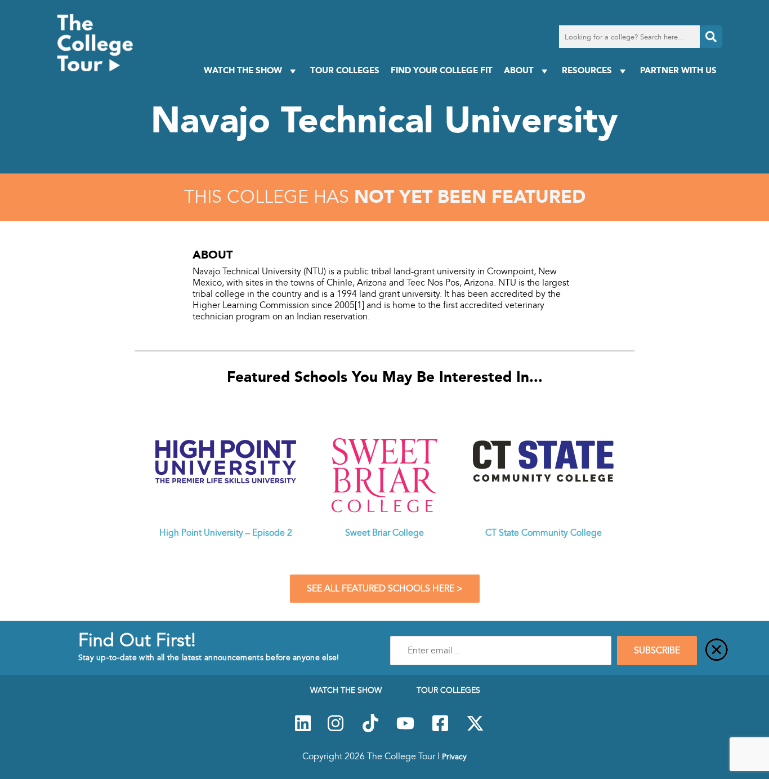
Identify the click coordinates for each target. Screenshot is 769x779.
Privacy (454, 756)
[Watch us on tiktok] (370, 729)
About (519, 70)
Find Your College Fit (442, 70)
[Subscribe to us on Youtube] (405, 729)
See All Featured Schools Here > (385, 588)
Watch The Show (243, 70)
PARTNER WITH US (678, 70)
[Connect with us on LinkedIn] (303, 729)
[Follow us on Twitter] (475, 729)
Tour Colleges (344, 70)
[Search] (711, 36)
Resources (587, 70)
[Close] (717, 650)
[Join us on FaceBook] (440, 729)
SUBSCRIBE (657, 650)
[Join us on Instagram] (335, 729)
